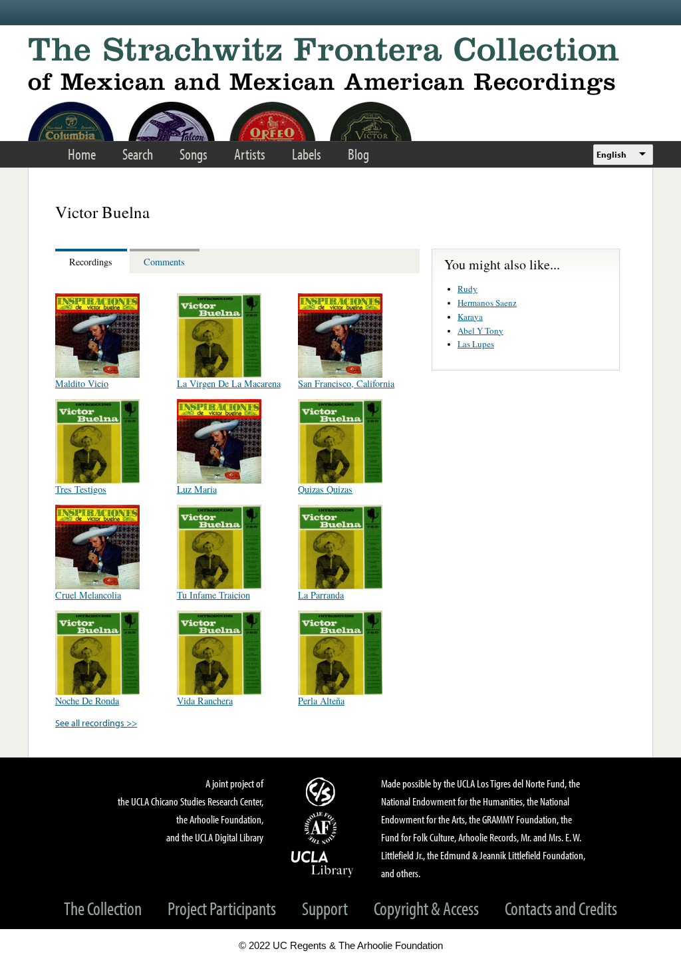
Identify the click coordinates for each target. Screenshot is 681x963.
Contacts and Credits (561, 908)
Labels (306, 154)
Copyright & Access (426, 908)
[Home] (340, 66)
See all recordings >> (96, 722)
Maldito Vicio (81, 383)
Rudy (467, 289)
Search (137, 154)
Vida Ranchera (205, 700)
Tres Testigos (80, 489)
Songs (193, 154)
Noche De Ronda (87, 700)
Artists (249, 154)
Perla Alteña (321, 700)
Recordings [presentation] (90, 261)
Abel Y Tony (480, 331)
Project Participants (222, 908)
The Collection (103, 908)
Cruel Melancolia (88, 595)
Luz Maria (197, 489)
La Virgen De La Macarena (229, 383)
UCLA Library (322, 863)
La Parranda (321, 595)
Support (325, 908)
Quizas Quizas (325, 489)
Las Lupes (476, 344)
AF (322, 828)
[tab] (92, 261)
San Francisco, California (346, 383)
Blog (358, 154)
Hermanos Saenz (487, 303)
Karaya (470, 317)
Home (82, 154)
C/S (322, 791)
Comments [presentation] (164, 261)
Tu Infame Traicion (213, 595)
